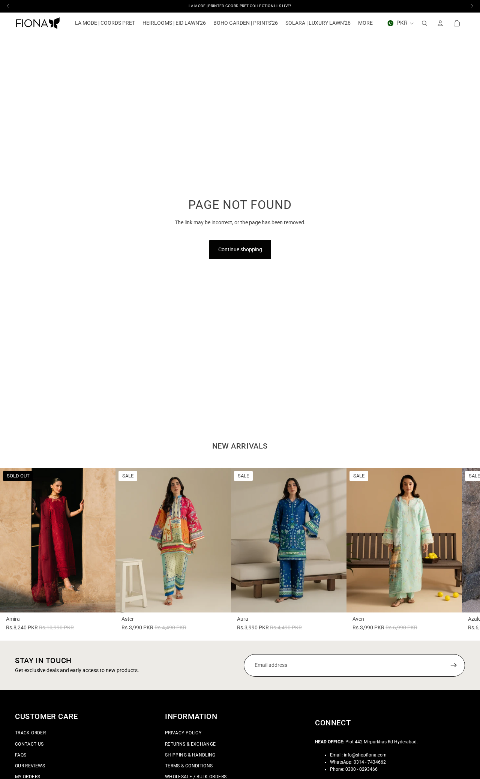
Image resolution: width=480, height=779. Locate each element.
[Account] (440, 23)
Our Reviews (30, 765)
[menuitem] (365, 23)
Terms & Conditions (189, 765)
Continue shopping (240, 249)
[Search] (424, 23)
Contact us (29, 743)
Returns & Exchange (190, 743)
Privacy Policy (183, 732)
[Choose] (219, 601)
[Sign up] (454, 665)
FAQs (20, 754)
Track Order (30, 732)
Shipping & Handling (190, 754)
